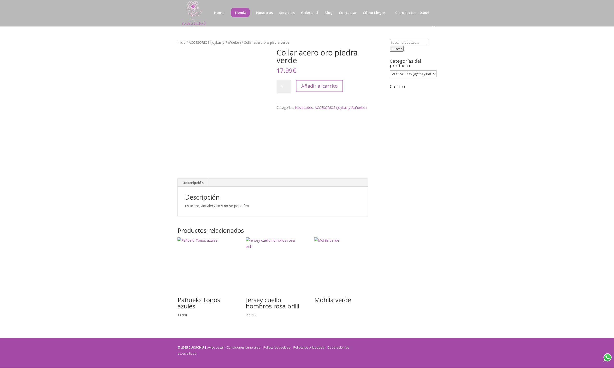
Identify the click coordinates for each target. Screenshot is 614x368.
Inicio (181, 42)
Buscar (397, 49)
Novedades (304, 107)
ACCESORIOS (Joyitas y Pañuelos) (215, 42)
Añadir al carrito (319, 86)
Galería (307, 13)
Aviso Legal (215, 347)
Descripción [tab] (193, 182)
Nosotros (264, 13)
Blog (329, 13)
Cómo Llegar (374, 13)
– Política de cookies (275, 347)
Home (219, 13)
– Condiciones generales (242, 347)
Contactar (348, 13)
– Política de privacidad (308, 347)
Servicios (287, 13)
